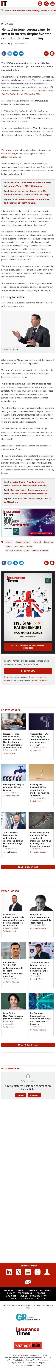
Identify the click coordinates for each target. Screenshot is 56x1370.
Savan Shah (10, 753)
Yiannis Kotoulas (12, 796)
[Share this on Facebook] (3, 53)
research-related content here (33, 199)
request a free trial (39, 680)
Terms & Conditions (39, 1290)
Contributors (25, 1293)
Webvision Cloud (34, 1365)
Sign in (20, 47)
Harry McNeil (11, 931)
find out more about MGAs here (19, 202)
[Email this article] (21, 53)
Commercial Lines (23, 542)
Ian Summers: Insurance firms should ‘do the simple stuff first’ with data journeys (41, 1018)
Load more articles (28, 867)
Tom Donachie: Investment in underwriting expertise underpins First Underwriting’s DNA (13, 839)
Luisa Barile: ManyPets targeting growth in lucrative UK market (13, 1017)
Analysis (9, 542)
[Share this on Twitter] (9, 53)
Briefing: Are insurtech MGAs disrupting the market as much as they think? (39, 790)
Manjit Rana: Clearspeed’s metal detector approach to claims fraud (40, 918)
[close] (54, 47)
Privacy (11, 1293)
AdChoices (11, 1296)
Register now (28, 671)
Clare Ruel (10, 1027)
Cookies (23, 1296)
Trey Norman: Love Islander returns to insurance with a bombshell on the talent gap (39, 968)
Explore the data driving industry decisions (28, 646)
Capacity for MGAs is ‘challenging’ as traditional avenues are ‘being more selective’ (40, 739)
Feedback (15, 1298)
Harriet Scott (38, 979)
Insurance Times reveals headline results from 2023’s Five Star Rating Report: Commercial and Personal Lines (13, 740)
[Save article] (52, 53)
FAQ (45, 1296)
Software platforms (40, 550)
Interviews (7, 23)
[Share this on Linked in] (15, 53)
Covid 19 (37, 542)
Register (34, 1095)
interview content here (29, 498)
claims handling (8, 153)
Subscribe (35, 1296)
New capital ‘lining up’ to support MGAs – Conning (13, 787)
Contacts (21, 1290)
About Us (8, 1290)
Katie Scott (37, 750)
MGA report (19, 546)
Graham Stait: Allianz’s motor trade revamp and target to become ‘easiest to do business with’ (14, 920)
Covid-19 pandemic (30, 363)
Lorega (8, 546)
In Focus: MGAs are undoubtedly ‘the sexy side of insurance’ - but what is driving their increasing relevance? (41, 839)
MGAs (29, 546)
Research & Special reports (17, 550)
